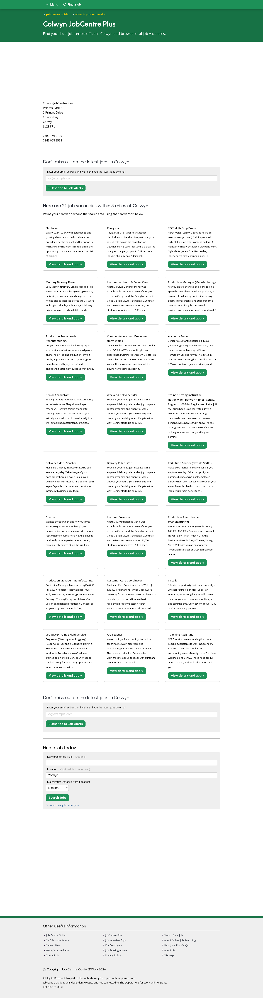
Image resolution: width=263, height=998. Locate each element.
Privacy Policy (113, 955)
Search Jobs (57, 798)
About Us (169, 950)
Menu (54, 4)
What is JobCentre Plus (90, 14)
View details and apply (65, 264)
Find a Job (74, 4)
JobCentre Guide (57, 14)
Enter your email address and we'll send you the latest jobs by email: (86, 171)
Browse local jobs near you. (62, 805)
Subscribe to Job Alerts (65, 188)
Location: (68, 769)
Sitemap (169, 955)
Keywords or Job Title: (66, 756)
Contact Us (52, 955)
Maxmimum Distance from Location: (68, 781)
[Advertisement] (131, 69)
